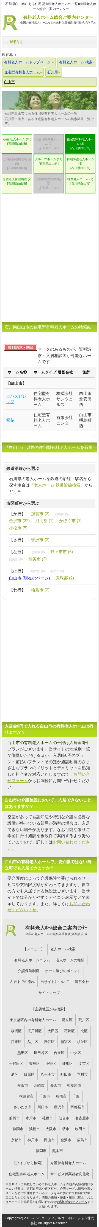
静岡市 (18, 1129)
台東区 (59, 1053)
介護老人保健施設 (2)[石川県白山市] (17, 181)
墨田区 (22, 1053)
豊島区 (34, 1064)
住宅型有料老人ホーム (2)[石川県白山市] (80, 144)
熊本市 (57, 1151)
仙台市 (64, 1118)
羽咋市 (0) (57, 571)
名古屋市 (82, 1118)
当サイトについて (54, 982)
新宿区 (66, 1042)
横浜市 (22, 1085)
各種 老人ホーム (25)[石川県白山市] (17, 141)
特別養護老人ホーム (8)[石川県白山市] (80, 163)
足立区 (67, 1020)
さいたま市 (23, 1107)
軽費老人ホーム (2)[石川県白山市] (80, 181)
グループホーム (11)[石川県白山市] (48, 161)
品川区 (33, 1042)
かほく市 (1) (70, 520)
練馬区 (67, 1064)
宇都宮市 (77, 1107)
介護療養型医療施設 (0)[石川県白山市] (48, 183)
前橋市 (14, 1118)
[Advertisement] (49, 261)
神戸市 (33, 1140)
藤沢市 (55, 1085)
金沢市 (66, 1140)
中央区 (75, 1053)
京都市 (16, 1140)
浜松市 (34, 1129)
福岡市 (41, 1151)
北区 (84, 1031)
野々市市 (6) (61, 551)
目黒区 (29, 1074)
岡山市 (49, 1140)
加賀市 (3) (40, 513)
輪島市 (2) (40, 589)
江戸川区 (35, 1031)
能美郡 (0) (16, 559)
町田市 (66, 1074)
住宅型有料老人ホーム (27, 1174)
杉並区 (82, 1042)
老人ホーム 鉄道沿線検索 (57, 485)
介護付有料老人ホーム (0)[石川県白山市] (48, 144)
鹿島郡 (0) (62, 514)
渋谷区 (49, 1042)
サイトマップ (49, 993)
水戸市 (31, 1118)
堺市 (65, 1129)
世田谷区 (41, 1053)
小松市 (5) (18, 528)
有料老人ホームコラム (32, 960)
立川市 (82, 1074)
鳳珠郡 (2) (65, 578)
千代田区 (16, 1064)
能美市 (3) (37, 558)
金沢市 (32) (19, 520)
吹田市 (80, 1129)
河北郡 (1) (44, 520)
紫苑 (10, 420)
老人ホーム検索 (62, 949)
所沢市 (59, 1107)
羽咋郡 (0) (38, 571)
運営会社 (82, 982)
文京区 (84, 1064)
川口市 (42, 1107)
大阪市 (51, 1129)
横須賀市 (26, 1096)
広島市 (82, 1140)
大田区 (53, 1031)
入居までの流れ (22, 982)
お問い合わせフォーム (72, 1201)
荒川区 (83, 1020)
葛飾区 (69, 1031)
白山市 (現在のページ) (29, 578)
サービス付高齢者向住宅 (70, 1174)
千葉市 (44, 1096)
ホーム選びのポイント (63, 971)
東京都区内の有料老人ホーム (33, 1020)
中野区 (51, 1064)
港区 (14, 1074)
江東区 (16, 1042)
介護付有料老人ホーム (68, 1163)
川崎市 (39, 1085)
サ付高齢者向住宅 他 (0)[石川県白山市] (17, 163)
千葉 (75, 1096)
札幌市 (47, 1118)
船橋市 (61, 1096)
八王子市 (47, 1074)
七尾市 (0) (38, 552)
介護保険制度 (28, 971)
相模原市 (74, 1085)
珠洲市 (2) (40, 539)
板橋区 (16, 1031)
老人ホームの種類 (70, 960)
